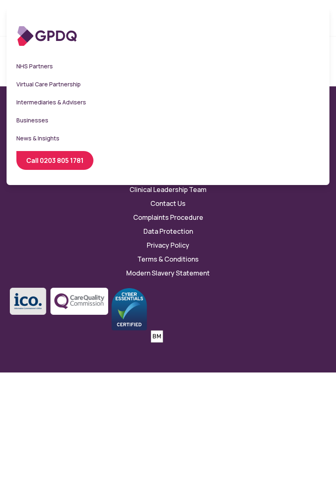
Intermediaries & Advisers (51, 102)
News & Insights (37, 138)
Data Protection (168, 231)
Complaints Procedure (168, 217)
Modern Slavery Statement (168, 273)
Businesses (32, 120)
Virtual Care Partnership (48, 84)
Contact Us (168, 203)
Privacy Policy (168, 245)
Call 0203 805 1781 (55, 160)
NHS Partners (34, 66)
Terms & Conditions (168, 259)
